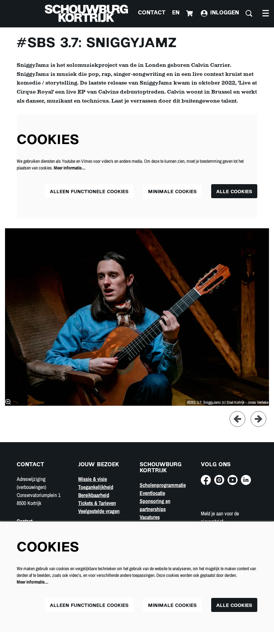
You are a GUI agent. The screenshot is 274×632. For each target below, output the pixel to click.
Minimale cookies (172, 192)
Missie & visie (92, 479)
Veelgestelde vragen (99, 511)
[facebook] (206, 480)
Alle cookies (234, 192)
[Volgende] (258, 419)
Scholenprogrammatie (163, 485)
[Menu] (265, 13)
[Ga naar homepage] (86, 13)
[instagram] (219, 480)
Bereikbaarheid (93, 495)
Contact (151, 13)
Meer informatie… (69, 168)
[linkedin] (246, 480)
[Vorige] (237, 419)
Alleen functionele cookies (89, 192)
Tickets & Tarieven (97, 503)
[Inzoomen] (8, 402)
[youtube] (233, 480)
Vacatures (150, 517)
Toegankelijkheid (95, 487)
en (175, 13)
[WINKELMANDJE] (190, 13)
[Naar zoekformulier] (249, 13)
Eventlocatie (152, 493)
